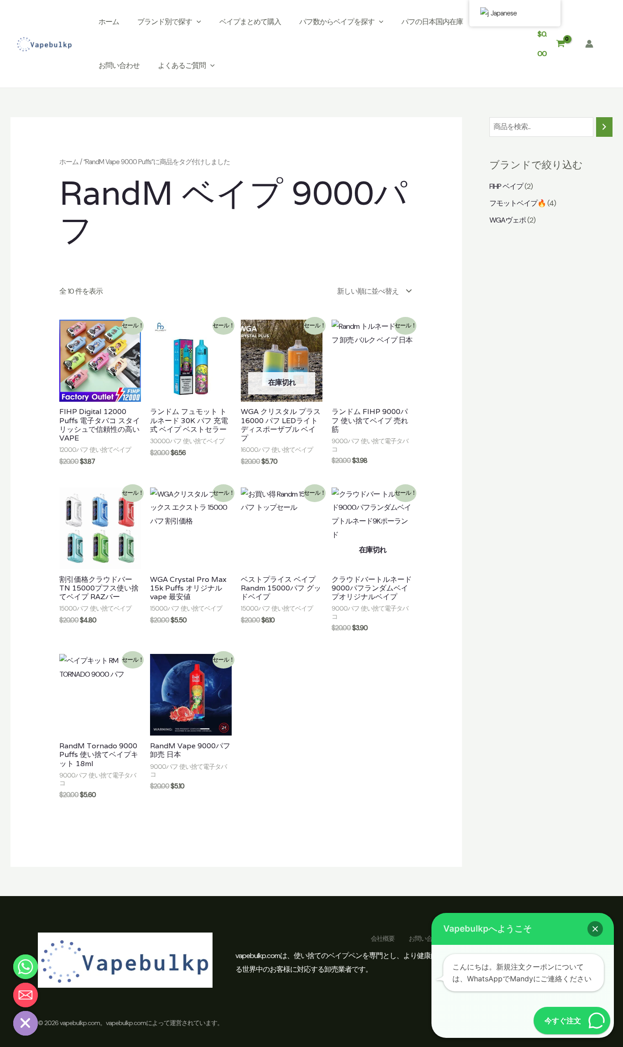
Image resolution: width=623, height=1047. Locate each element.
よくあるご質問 (182, 65)
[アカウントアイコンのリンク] (589, 44)
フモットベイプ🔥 (517, 203)
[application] (196, 22)
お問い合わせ (119, 65)
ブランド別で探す (164, 21)
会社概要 (383, 938)
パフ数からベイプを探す (336, 21)
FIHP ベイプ (506, 186)
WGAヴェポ (507, 220)
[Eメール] (25, 995)
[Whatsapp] (25, 966)
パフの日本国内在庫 (432, 21)
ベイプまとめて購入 (250, 21)
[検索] (604, 127)
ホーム (109, 21)
